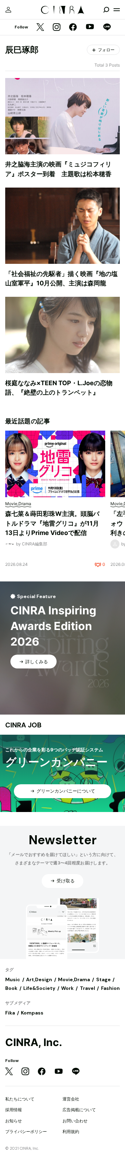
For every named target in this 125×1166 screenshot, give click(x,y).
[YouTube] (89, 27)
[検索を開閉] (106, 10)
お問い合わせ (75, 1120)
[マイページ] (8, 10)
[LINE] (107, 27)
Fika (10, 1012)
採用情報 (13, 1109)
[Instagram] (56, 27)
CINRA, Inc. (33, 1042)
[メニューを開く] (116, 10)
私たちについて (19, 1099)
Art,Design (39, 979)
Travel (87, 988)
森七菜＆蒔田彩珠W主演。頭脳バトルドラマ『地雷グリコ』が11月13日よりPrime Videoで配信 (52, 523)
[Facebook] (73, 27)
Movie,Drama (74, 979)
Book (11, 988)
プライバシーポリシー (26, 1131)
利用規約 (70, 1131)
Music (12, 979)
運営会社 (70, 1099)
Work (67, 988)
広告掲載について (79, 1109)
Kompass (32, 1012)
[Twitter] (40, 27)
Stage (103, 979)
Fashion (110, 988)
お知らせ (13, 1120)
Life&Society (39, 988)
